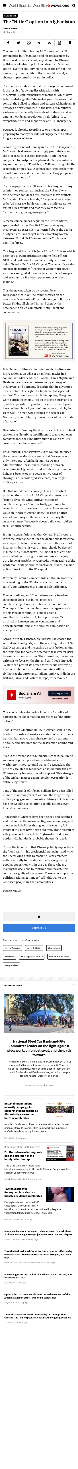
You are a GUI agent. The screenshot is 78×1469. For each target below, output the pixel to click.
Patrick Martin (10, 28)
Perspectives (11, 965)
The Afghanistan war (32, 956)
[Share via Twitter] (18, 42)
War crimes (54, 948)
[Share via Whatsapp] (29, 42)
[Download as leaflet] (60, 42)
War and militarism (59, 956)
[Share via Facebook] (8, 42)
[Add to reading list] (70, 42)
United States (34, 948)
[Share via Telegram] (39, 42)
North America (12, 948)
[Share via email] (49, 42)
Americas (9, 956)
